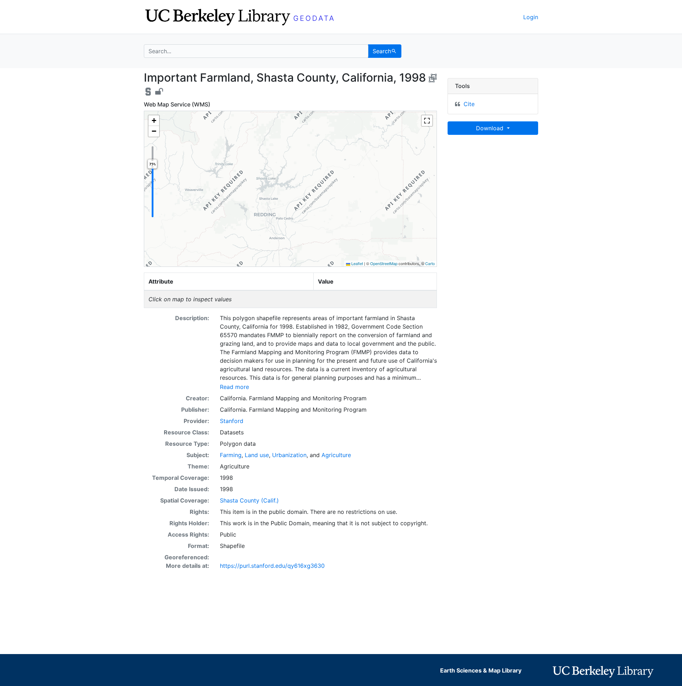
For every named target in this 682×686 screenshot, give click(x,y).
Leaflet (356, 263)
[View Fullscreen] (427, 120)
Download (490, 128)
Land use (257, 455)
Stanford (231, 420)
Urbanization (289, 455)
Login (530, 17)
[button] (153, 120)
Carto (430, 263)
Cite (469, 104)
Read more (234, 386)
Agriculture (336, 455)
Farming (231, 455)
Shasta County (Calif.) (249, 500)
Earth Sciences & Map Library (480, 670)
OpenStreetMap (383, 263)
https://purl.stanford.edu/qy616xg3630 (272, 565)
